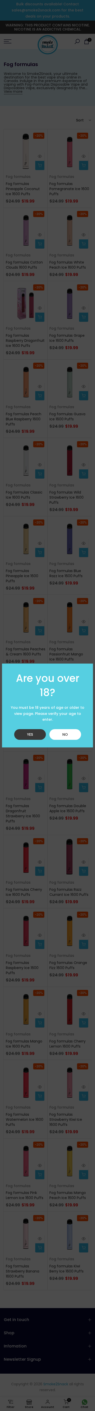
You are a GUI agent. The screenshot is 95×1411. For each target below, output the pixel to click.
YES (30, 734)
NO (65, 734)
